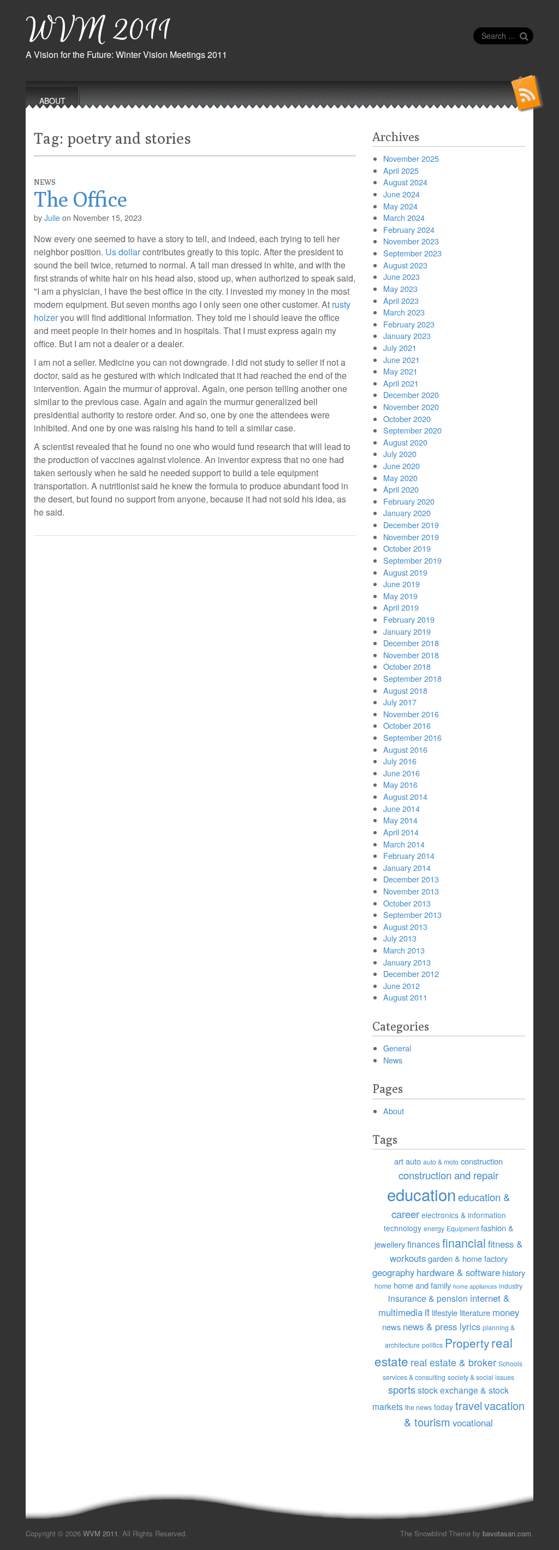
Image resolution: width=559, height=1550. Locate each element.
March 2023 (404, 312)
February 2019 (409, 619)
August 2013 (405, 926)
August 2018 (405, 690)
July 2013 (400, 938)
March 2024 (404, 217)
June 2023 (401, 276)
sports (401, 1389)
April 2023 (401, 300)
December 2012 (411, 973)
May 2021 (400, 371)
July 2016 (400, 761)
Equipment (463, 1228)
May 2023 (400, 288)
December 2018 (411, 642)
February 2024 (409, 229)
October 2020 (407, 418)
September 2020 (412, 430)
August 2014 (405, 796)
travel (468, 1405)
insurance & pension (428, 1298)
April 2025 (401, 170)
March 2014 (404, 844)
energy (434, 1228)
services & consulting (414, 1377)
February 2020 (409, 501)
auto (413, 1161)
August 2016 (405, 749)
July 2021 (400, 347)
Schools (510, 1363)
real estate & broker (453, 1362)
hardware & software (458, 1272)
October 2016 (407, 725)
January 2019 (407, 631)
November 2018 (411, 654)
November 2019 (411, 536)
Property (467, 1343)
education (421, 1194)
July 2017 (400, 701)
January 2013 (407, 962)
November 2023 (411, 241)
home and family (422, 1285)
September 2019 (412, 560)
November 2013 (411, 891)
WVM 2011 (98, 30)
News (45, 182)
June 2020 (401, 465)
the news (418, 1407)
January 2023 (407, 335)
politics (432, 1344)
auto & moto (441, 1161)
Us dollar (122, 251)
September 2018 (412, 678)
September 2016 (412, 737)
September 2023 (412, 253)
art (398, 1161)
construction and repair (448, 1175)
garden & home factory (468, 1258)
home (382, 1285)
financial (464, 1242)
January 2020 (407, 512)
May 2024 (400, 206)
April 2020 (401, 489)
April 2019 (401, 607)
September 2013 (412, 914)
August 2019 (405, 572)
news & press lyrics (441, 1326)
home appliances (475, 1286)
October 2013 (407, 903)
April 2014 (401, 832)
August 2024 (405, 182)
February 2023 (409, 324)
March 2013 (404, 950)
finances (423, 1244)
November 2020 (411, 406)
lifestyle (444, 1312)
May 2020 (400, 477)
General (397, 1048)
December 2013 (411, 879)
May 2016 (400, 784)
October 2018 (407, 666)
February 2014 (409, 855)
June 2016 (401, 773)
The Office (80, 199)
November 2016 (411, 714)
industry (510, 1285)
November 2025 (411, 158)
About (393, 1110)
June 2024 (401, 194)
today (443, 1406)
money (505, 1312)
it (427, 1312)
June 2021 (401, 359)
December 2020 (411, 394)
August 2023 (405, 265)
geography (393, 1272)
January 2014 (407, 867)
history (513, 1272)
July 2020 (400, 453)
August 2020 (405, 442)
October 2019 (407, 548)
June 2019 (401, 583)
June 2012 (401, 985)
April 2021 (401, 383)
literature (475, 1312)
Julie (52, 217)
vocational (473, 1422)
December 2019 (411, 524)
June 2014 (401, 808)
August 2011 (405, 997)
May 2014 (400, 820)
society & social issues (481, 1377)
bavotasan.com (507, 1533)
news (391, 1326)
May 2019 (400, 595)
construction (482, 1161)
